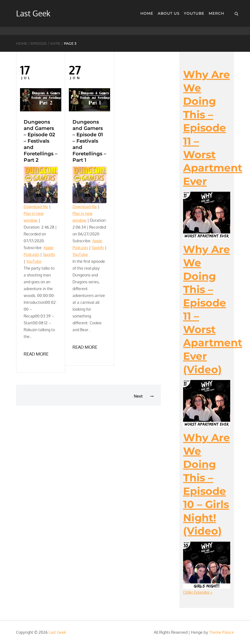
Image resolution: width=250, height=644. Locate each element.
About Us (168, 13)
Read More (36, 354)
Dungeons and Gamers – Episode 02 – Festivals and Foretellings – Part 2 (40, 141)
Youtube (194, 13)
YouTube (34, 261)
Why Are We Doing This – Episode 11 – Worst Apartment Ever (212, 128)
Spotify (49, 254)
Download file (36, 206)
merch (216, 13)
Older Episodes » (197, 592)
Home (146, 13)
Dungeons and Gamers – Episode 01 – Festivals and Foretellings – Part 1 (89, 141)
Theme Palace (221, 632)
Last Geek (33, 13)
